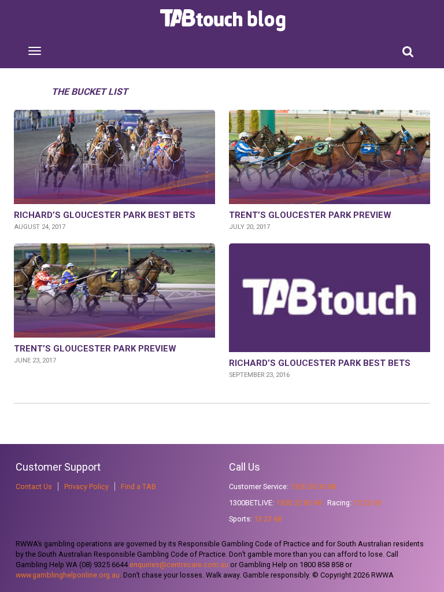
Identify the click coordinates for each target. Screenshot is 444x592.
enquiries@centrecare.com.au (179, 564)
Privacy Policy (86, 486)
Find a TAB (138, 486)
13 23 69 (367, 502)
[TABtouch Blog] (224, 20)
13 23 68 (268, 519)
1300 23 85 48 (298, 502)
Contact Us (34, 486)
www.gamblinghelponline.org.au (68, 575)
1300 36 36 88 (313, 486)
